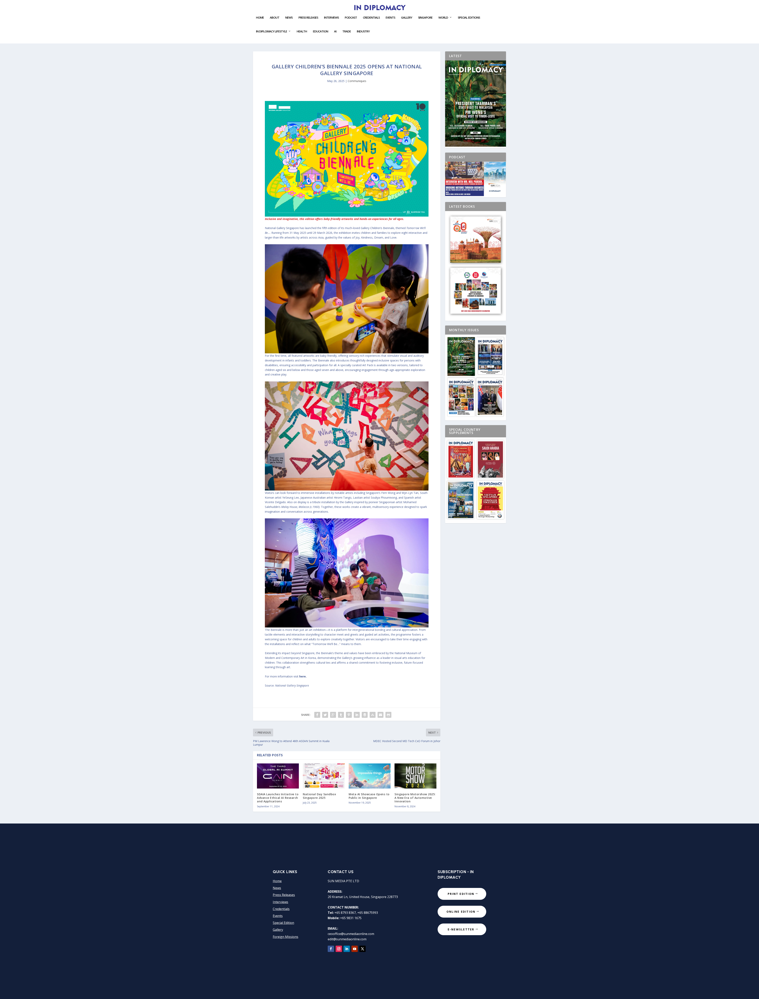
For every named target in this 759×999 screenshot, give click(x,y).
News (289, 17)
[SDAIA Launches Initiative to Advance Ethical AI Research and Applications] (278, 776)
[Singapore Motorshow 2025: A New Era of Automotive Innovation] (415, 776)
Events (278, 916)
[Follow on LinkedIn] (347, 949)
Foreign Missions (285, 937)
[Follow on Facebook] (331, 949)
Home (260, 17)
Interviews (331, 17)
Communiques (357, 81)
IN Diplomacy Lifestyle (271, 31)
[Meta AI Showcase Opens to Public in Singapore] (370, 776)
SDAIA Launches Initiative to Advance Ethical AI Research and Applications (277, 797)
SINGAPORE (425, 17)
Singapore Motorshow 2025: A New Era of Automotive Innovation (415, 797)
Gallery (406, 17)
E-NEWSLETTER (461, 929)
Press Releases (308, 17)
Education (320, 31)
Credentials (371, 17)
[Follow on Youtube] (354, 949)
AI (335, 31)
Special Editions (469, 17)
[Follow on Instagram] (339, 949)
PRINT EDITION (461, 894)
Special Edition (283, 923)
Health (302, 31)
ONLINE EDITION (461, 911)
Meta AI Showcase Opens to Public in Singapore (369, 796)
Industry (363, 31)
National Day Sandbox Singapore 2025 (319, 796)
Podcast (351, 17)
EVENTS (390, 17)
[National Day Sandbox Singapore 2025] (324, 776)
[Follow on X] (362, 949)
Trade (346, 31)
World (443, 17)
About (274, 17)
